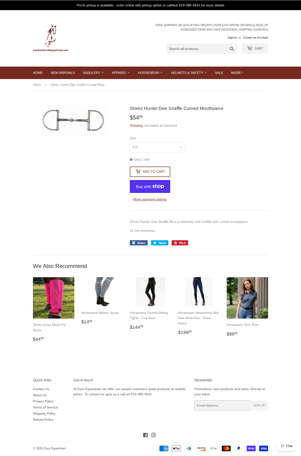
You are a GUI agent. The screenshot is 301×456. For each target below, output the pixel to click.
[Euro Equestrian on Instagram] (153, 436)
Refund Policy (43, 419)
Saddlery (92, 73)
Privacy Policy (43, 401)
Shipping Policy (44, 413)
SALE (219, 73)
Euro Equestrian (55, 448)
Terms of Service (45, 407)
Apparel (119, 73)
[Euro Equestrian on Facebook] (145, 436)
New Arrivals (63, 73)
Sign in (232, 37)
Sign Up (259, 405)
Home (38, 73)
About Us (40, 395)
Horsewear (149, 73)
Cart (258, 48)
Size (133, 138)
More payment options (150, 199)
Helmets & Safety (187, 73)
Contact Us (41, 389)
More (236, 73)
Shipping (136, 125)
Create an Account (255, 37)
